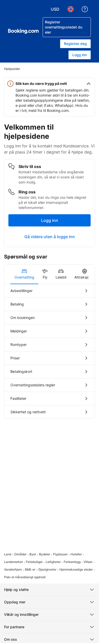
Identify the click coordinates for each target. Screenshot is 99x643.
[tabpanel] (49, 351)
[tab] (24, 274)
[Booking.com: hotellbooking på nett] (23, 31)
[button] (49, 84)
